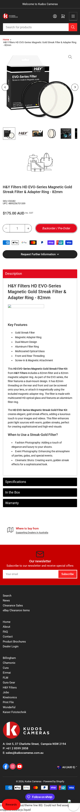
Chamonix (9, 662)
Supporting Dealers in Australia (32, 532)
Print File (8, 702)
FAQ (5, 631)
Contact (8, 636)
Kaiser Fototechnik (14, 712)
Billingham (9, 658)
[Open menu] (73, 16)
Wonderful (9, 707)
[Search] (73, 27)
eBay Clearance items (16, 610)
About (6, 626)
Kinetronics (10, 697)
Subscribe (67, 574)
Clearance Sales (13, 605)
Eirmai (7, 672)
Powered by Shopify (53, 781)
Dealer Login (10, 646)
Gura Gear (9, 682)
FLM (5, 677)
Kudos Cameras (33, 781)
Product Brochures (14, 641)
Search (7, 595)
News (6, 600)
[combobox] (40, 27)
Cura (6, 668)
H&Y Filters (10, 687)
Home (6, 39)
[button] (26, 311)
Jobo (6, 692)
